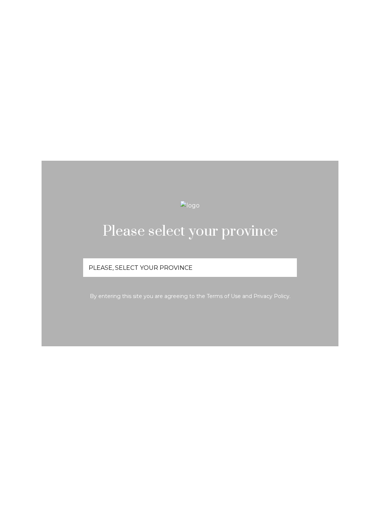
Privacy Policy (271, 296)
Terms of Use (224, 296)
